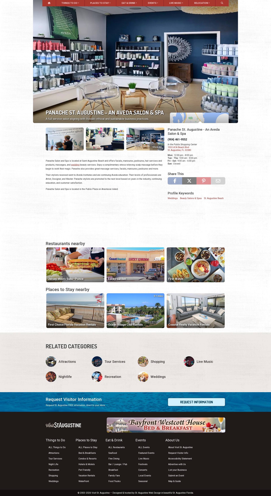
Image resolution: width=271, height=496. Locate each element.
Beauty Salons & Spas (191, 198)
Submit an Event (176, 475)
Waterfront (83, 481)
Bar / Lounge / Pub (117, 464)
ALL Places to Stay (87, 447)
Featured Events (146, 453)
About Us (172, 440)
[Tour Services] (112, 361)
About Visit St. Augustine (180, 447)
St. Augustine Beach (214, 198)
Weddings (173, 198)
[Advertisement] (105, 213)
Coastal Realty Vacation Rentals (189, 324)
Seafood (112, 453)
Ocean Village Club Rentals (125, 324)
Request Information (196, 402)
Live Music (175, 3)
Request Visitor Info (178, 453)
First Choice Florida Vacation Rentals (72, 324)
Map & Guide (174, 481)
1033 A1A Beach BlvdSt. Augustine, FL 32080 (179, 148)
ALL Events (144, 447)
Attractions (54, 453)
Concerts (142, 470)
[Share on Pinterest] (203, 180)
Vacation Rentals (86, 475)
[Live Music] (204, 361)
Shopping (53, 475)
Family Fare (114, 475)
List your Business (177, 470)
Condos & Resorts (87, 458)
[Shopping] (158, 361)
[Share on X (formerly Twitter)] (189, 180)
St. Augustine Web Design (148, 492)
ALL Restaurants (116, 447)
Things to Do (69, 3)
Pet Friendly (84, 470)
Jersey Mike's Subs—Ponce (65, 279)
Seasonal (142, 481)
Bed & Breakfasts (87, 453)
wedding (75, 164)
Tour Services (55, 458)
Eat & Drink (128, 3)
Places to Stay (99, 3)
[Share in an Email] (218, 180)
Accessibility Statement (180, 458)
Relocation (201, 3)
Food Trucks (114, 481)
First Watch (175, 279)
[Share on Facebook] (175, 180)
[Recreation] (112, 376)
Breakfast (113, 470)
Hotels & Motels (86, 464)
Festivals (142, 464)
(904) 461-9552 (177, 139)
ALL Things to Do (57, 447)
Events (152, 3)
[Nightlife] (66, 376)
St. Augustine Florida (183, 492)
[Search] (222, 3)
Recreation (54, 470)
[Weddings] (158, 376)
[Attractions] (66, 361)
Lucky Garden (117, 279)
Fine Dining (113, 458)
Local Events (144, 475)
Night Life (53, 464)
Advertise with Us (177, 464)
